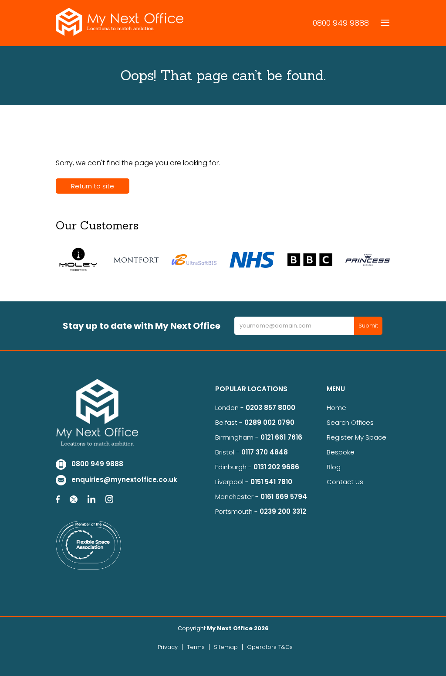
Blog (334, 466)
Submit (368, 325)
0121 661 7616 (283, 437)
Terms (196, 647)
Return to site (92, 186)
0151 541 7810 (271, 481)
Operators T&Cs (270, 647)
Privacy (168, 647)
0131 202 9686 (276, 466)
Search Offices (350, 422)
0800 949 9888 (341, 22)
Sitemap (226, 647)
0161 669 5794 (283, 496)
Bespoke (341, 452)
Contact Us (345, 481)
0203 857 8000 (270, 407)
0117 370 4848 (264, 452)
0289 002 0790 (269, 422)
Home (336, 407)
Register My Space (356, 437)
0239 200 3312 (283, 511)
